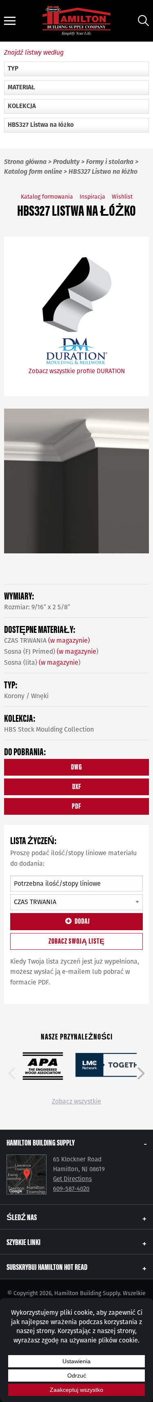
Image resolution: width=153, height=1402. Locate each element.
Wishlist (122, 196)
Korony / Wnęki (26, 696)
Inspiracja (92, 196)
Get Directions (72, 1179)
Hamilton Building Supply (41, 1142)
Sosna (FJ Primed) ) (51, 651)
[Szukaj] (143, 20)
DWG (76, 766)
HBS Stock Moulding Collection (49, 729)
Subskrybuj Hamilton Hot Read (47, 1266)
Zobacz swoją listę (77, 940)
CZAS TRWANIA (47, 640)
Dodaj (82, 921)
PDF (76, 806)
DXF (76, 786)
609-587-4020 (71, 1188)
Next (141, 1073)
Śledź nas (22, 1217)
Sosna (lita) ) (42, 662)
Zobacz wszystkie (76, 1101)
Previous (12, 1073)
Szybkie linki (23, 1241)
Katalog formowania (47, 196)
